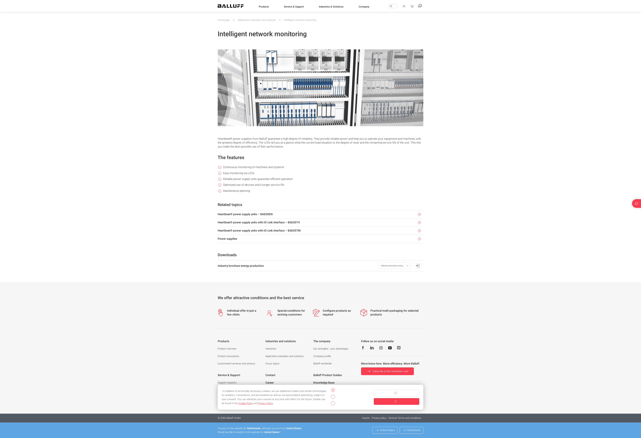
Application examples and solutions (257, 20)
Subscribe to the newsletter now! (390, 371)
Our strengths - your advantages (330, 348)
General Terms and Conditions (404, 417)
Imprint (366, 417)
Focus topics (272, 363)
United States (387, 430)
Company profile (322, 356)
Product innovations (228, 356)
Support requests (227, 382)
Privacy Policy (265, 403)
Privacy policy (379, 417)
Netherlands (413, 430)
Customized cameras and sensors (236, 363)
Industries (270, 348)
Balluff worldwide (322, 363)
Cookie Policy (246, 403)
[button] (264, 7)
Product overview (227, 348)
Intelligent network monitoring (300, 20)
